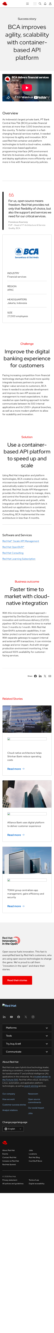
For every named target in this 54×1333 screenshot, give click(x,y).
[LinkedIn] (4, 1017)
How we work (8, 1099)
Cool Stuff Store (35, 1161)
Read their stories (17, 980)
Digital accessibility (36, 1183)
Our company (8, 1093)
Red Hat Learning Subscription (18, 558)
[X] (26, 1017)
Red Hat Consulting (12, 552)
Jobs (30, 1113)
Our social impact (36, 1107)
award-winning (31, 1086)
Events (5, 1154)
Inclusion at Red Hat (10, 1161)
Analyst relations (10, 1110)
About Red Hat (8, 1150)
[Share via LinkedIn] (40, 676)
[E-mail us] (50, 676)
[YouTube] (11, 1017)
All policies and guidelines (12, 1183)
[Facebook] (18, 1017)
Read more (14, 768)
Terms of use (34, 1180)
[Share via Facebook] (35, 676)
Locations (33, 1154)
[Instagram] (33, 1017)
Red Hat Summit (9, 1164)
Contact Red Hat (9, 1157)
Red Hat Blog (34, 1157)
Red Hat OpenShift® (13, 547)
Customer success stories (14, 1104)
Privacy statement (9, 1180)
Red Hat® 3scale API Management (20, 541)
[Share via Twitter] (45, 676)
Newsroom (33, 1093)
